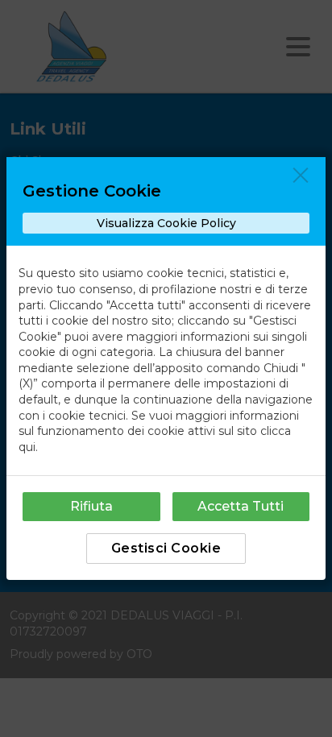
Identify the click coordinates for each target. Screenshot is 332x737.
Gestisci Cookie (166, 548)
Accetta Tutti (240, 506)
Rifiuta (91, 506)
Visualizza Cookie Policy (166, 223)
